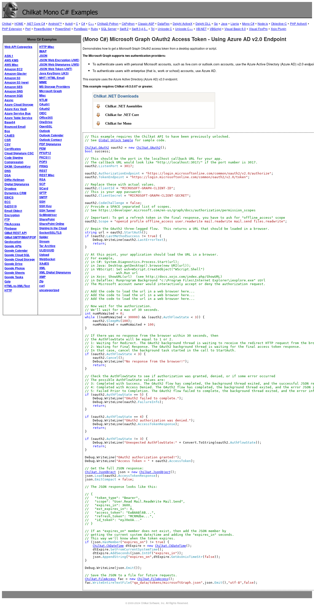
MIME (43, 82)
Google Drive (13, 263)
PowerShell (63, 29)
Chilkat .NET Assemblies (123, 106)
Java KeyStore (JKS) (54, 73)
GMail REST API (15, 233)
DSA (7, 175)
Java (224, 23)
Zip (41, 281)
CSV (7, 144)
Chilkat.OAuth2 (97, 147)
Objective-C (279, 23)
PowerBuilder (43, 29)
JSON (43, 55)
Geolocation (12, 241)
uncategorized (49, 290)
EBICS (8, 197)
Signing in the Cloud (53, 228)
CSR (7, 140)
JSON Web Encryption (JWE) (59, 60)
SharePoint (47, 219)
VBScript (215, 29)
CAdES (9, 135)
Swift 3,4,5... (140, 29)
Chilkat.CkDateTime (108, 546)
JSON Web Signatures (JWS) (59, 64)
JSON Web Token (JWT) (55, 69)
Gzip (7, 281)
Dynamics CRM (15, 193)
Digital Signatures (16, 184)
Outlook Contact (50, 139)
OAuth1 (44, 104)
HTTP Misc (46, 46)
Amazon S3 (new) (16, 82)
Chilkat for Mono (118, 123)
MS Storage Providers (54, 86)
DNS (7, 171)
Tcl (153, 29)
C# (83, 23)
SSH (42, 201)
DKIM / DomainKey (17, 166)
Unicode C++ (184, 29)
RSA (42, 179)
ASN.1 (8, 56)
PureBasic (81, 29)
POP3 (43, 161)
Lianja (235, 23)
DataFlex (163, 23)
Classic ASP (146, 23)
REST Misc (46, 175)
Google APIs (13, 246)
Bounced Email (15, 126)
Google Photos (14, 268)
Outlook (44, 131)
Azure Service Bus (17, 113)
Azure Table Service (18, 118)
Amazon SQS (13, 95)
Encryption (12, 215)
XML (42, 268)
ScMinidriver (48, 215)
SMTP (43, 197)
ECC (7, 202)
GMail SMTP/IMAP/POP (20, 237)
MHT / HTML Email (52, 77)
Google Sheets (14, 272)
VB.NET (201, 29)
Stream (44, 241)
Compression (13, 162)
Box (7, 131)
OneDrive (45, 122)
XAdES (44, 263)
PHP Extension (12, 29)
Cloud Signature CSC (19, 153)
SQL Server (109, 29)
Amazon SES (13, 87)
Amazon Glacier (15, 73)
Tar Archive (47, 246)
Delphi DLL (203, 23)
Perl (28, 29)
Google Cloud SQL (17, 255)
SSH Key (45, 206)
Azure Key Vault (15, 109)
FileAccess (12, 224)
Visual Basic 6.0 (235, 29)
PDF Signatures (50, 144)
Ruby (94, 29)
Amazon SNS (13, 91)
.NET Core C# (35, 23)
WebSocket (47, 259)
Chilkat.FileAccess (100, 579)
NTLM (43, 100)
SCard (43, 188)
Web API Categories (18, 46)
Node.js (263, 23)
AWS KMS (11, 60)
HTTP (8, 290)
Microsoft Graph (50, 91)
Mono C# (248, 23)
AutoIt (69, 23)
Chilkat (6, 23)
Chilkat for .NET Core (122, 115)
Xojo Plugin (278, 29)
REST (43, 170)
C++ (91, 23)
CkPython (128, 23)
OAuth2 (44, 108)
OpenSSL (45, 126)
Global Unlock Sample (116, 140)
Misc (42, 95)
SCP (42, 184)
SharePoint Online (51, 223)
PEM (42, 148)
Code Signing (13, 157)
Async (8, 100)
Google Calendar (16, 250)
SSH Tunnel (47, 210)
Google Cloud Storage (19, 259)
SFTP (43, 192)
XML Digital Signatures (55, 272)
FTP (7, 219)
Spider (43, 237)
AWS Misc (11, 64)
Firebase (10, 228)
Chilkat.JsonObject (100, 472)
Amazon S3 (12, 78)
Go (216, 23)
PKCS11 (45, 157)
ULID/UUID (46, 250)
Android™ (55, 23)
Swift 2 (124, 29)
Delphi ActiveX (182, 23)
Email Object (13, 210)
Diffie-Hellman (14, 179)
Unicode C (165, 29)
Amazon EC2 (13, 69)
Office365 (46, 117)
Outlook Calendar (51, 135)
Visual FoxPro (258, 29)
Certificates (12, 148)
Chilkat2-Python (107, 23)
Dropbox (10, 188)
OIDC (43, 113)
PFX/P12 (45, 153)
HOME (18, 23)
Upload (44, 254)
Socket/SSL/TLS (50, 232)
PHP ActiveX (298, 23)
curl (42, 285)
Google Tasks (13, 277)
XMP (42, 277)
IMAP (43, 51)
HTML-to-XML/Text (17, 286)
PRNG (43, 166)
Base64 (9, 122)
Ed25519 (10, 206)
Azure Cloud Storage (18, 104)
